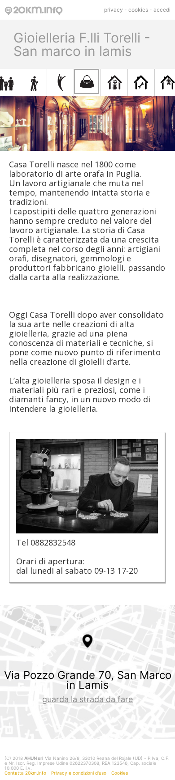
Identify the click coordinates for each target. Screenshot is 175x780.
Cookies (119, 773)
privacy (113, 9)
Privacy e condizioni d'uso (78, 773)
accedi (162, 9)
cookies (138, 9)
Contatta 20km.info (25, 773)
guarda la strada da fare (87, 699)
